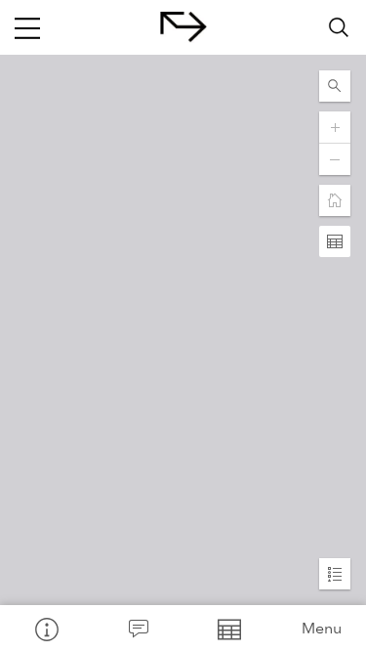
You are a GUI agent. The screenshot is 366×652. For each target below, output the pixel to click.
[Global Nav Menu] (27, 27)
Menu (322, 628)
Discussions (137, 628)
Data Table (229, 628)
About (46, 628)
